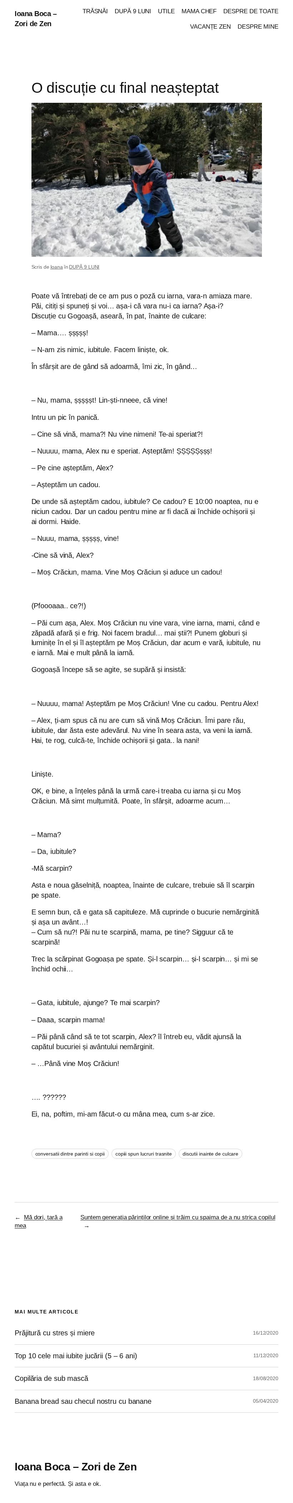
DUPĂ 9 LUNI (84, 267)
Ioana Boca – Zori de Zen (75, 1467)
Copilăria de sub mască (51, 1378)
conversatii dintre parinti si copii (70, 1154)
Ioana (56, 267)
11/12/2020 (265, 1355)
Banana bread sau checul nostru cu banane (83, 1401)
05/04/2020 (265, 1401)
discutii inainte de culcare (210, 1154)
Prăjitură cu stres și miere (55, 1333)
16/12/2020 (265, 1333)
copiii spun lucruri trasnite (143, 1154)
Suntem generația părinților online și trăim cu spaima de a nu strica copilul (177, 1217)
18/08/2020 (265, 1378)
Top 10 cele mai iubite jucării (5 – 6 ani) (76, 1356)
